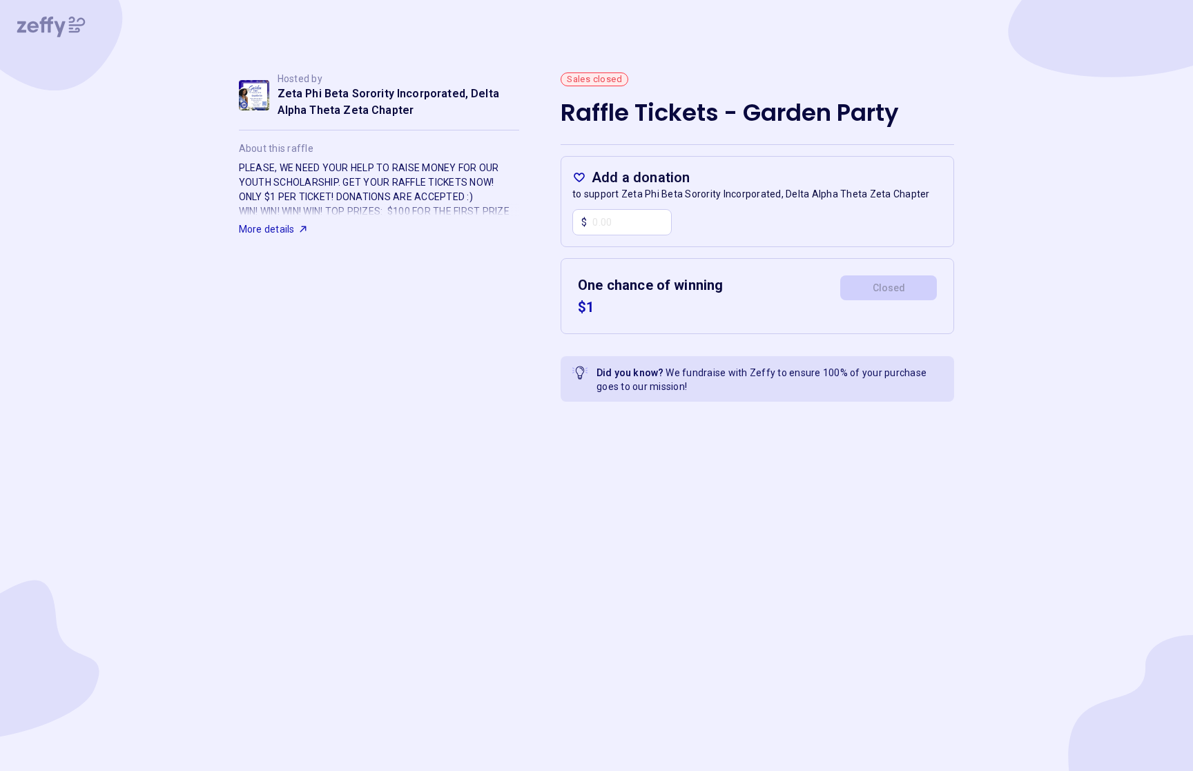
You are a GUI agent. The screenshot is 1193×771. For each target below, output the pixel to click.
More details (267, 229)
